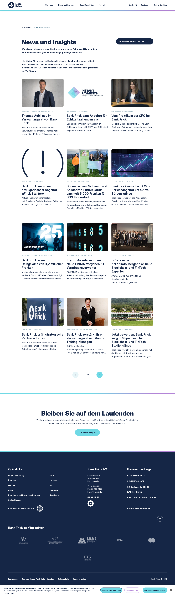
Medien (11, 485)
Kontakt (102, 5)
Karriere (53, 480)
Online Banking (160, 5)
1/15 (87, 374)
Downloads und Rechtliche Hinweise (24, 495)
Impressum (13, 579)
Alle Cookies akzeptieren (155, 590)
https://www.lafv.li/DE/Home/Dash (23, 540)
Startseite (27, 28)
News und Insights (66, 5)
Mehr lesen (27, 140)
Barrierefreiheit (80, 579)
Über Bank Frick (87, 5)
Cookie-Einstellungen (111, 590)
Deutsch (144, 5)
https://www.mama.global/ (87, 540)
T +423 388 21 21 (95, 486)
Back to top (160, 519)
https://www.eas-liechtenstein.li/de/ (87, 558)
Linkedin (91, 503)
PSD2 (10, 490)
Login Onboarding (16, 475)
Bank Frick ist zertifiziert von (21, 508)
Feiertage (53, 490)
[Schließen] (171, 590)
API (50, 485)
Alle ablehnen (132, 590)
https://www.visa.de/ (119, 540)
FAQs (51, 475)
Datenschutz (63, 579)
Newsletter (54, 495)
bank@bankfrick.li (95, 492)
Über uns (12, 480)
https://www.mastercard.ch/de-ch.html (151, 540)
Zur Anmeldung (86, 432)
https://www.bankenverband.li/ (55, 540)
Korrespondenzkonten (137, 508)
